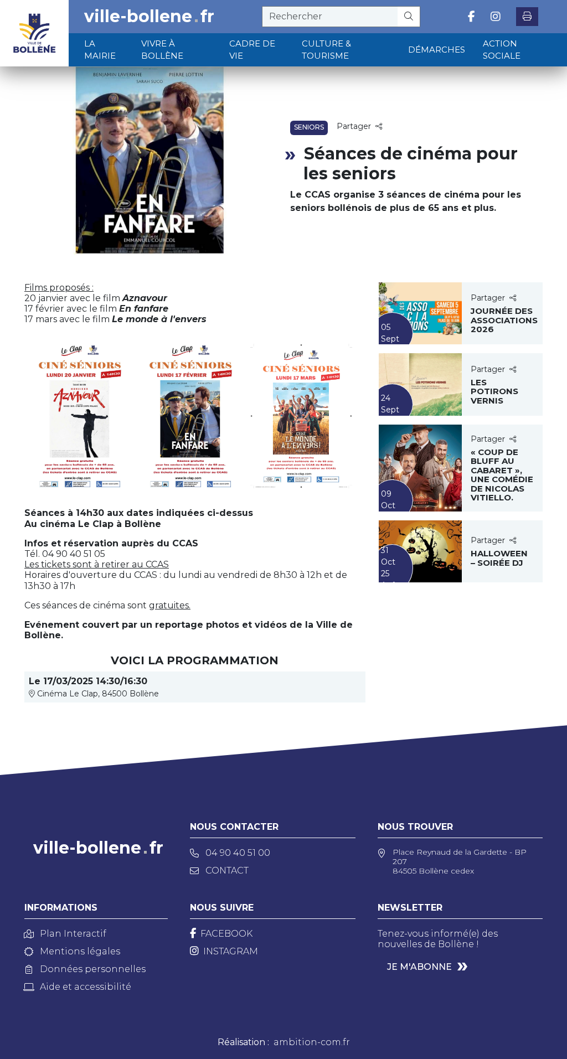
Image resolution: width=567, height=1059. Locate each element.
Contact (227, 870)
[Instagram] (496, 16)
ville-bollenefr (149, 17)
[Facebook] (471, 16)
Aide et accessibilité (85, 986)
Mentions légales (80, 951)
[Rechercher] (409, 16)
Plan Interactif (73, 933)
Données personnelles (93, 969)
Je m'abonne (419, 967)
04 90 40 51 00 (237, 853)
